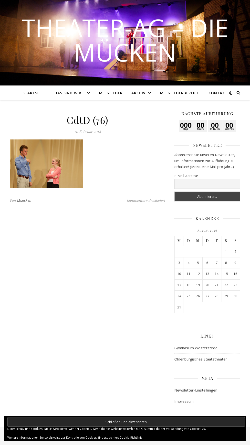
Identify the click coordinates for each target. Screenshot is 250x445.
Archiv (138, 92)
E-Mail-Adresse (186, 175)
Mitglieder (111, 92)
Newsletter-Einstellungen (195, 390)
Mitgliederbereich (180, 92)
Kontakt (218, 92)
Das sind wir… (69, 92)
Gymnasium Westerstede (196, 347)
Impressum (184, 401)
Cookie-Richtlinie (131, 437)
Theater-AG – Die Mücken (125, 39)
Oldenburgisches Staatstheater (200, 359)
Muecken (24, 200)
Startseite (34, 92)
